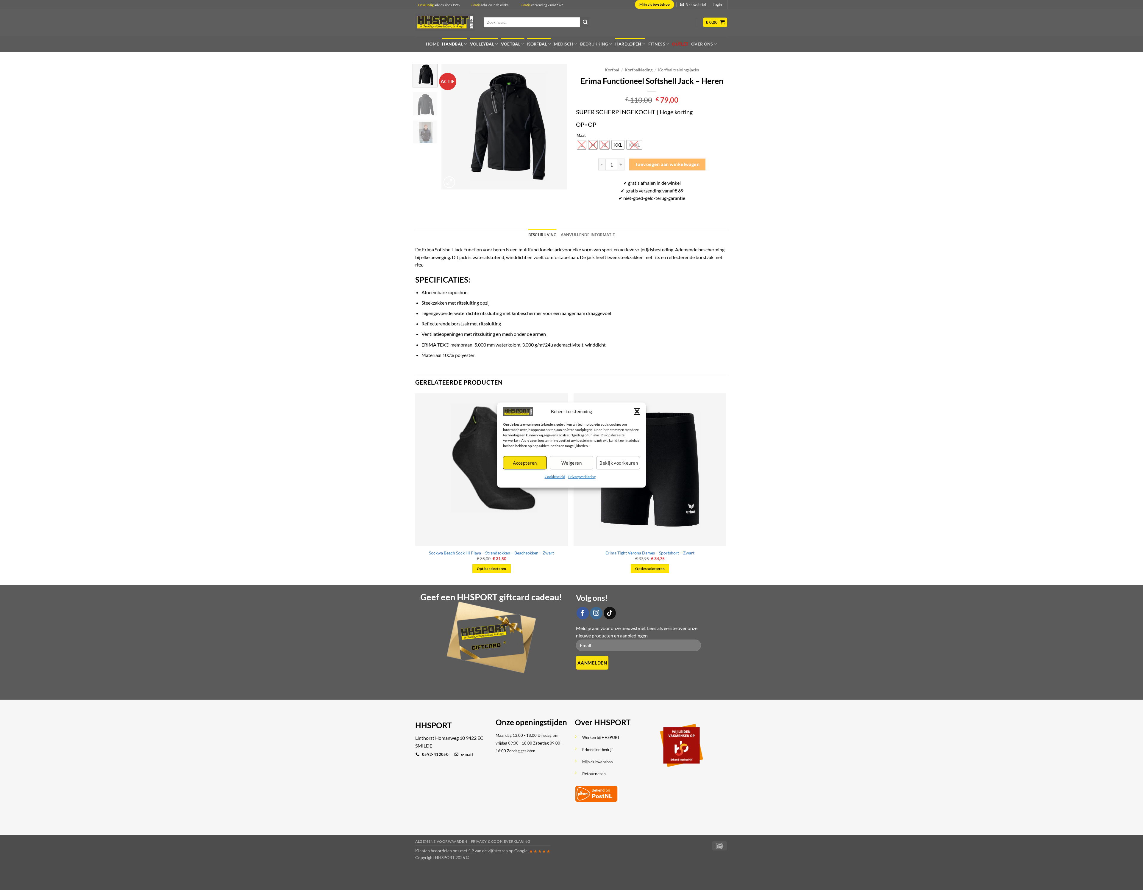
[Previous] (451, 126)
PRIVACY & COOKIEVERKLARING (500, 841)
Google (520, 850)
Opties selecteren (491, 569)
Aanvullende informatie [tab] (588, 234)
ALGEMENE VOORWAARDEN (441, 841)
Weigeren (571, 463)
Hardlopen (628, 43)
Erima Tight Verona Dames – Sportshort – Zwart (649, 552)
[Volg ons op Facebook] (583, 613)
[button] (637, 411)
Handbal (452, 43)
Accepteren (525, 463)
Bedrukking (594, 43)
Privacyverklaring (582, 477)
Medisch (563, 43)
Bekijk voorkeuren (618, 463)
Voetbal (510, 43)
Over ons (702, 43)
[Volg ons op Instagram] (596, 613)
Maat (581, 136)
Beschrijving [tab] (542, 234)
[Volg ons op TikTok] (610, 613)
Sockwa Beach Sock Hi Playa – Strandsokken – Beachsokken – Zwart (491, 552)
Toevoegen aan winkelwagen (667, 164)
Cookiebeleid (555, 477)
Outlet (680, 43)
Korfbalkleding (638, 70)
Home (432, 43)
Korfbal (537, 43)
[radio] (581, 144)
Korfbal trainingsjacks (678, 70)
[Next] (557, 126)
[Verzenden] (585, 22)
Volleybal (482, 43)
